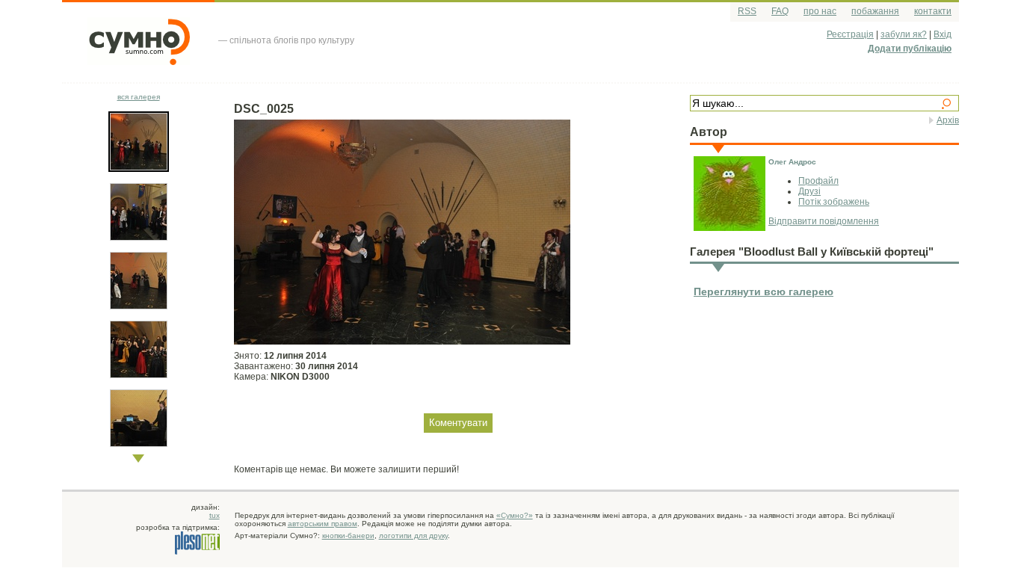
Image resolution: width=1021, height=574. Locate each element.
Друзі (809, 191)
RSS (747, 11)
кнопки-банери (348, 535)
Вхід (942, 34)
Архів (948, 120)
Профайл (818, 181)
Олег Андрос (792, 162)
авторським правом (322, 523)
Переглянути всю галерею (763, 291)
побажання (875, 11)
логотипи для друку (413, 535)
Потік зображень (833, 202)
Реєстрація (850, 34)
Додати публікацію (909, 48)
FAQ (780, 11)
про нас (819, 11)
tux (214, 515)
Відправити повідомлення (823, 221)
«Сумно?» (514, 515)
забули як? (903, 34)
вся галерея (138, 97)
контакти (932, 11)
